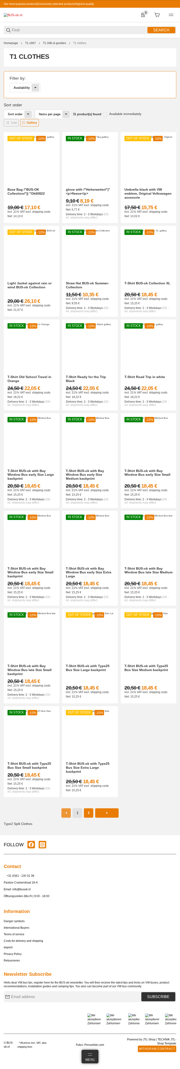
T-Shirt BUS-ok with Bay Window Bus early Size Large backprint (31, 475)
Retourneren (12, 960)
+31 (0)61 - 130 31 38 (20, 875)
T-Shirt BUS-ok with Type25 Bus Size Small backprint (29, 765)
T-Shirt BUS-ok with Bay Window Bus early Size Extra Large (88, 572)
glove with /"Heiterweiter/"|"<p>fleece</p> (88, 191)
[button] (11, 122)
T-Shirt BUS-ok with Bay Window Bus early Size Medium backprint (85, 475)
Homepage (11, 43)
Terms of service (14, 934)
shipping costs (41, 211)
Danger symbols (14, 921)
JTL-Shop (149, 1039)
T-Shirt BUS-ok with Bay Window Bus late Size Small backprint (30, 670)
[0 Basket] (157, 15)
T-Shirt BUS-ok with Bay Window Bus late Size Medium (148, 570)
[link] (90, 84)
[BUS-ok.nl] (13, 15)
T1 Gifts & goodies (54, 43)
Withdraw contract (157, 1048)
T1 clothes (79, 43)
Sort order (15, 114)
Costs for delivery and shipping (23, 941)
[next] (107, 813)
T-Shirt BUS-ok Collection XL (147, 283)
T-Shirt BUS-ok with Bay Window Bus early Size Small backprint (30, 572)
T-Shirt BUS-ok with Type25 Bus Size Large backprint (87, 668)
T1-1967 (30, 43)
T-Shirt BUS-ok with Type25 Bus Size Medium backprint (146, 668)
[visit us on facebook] (31, 844)
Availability (22, 87)
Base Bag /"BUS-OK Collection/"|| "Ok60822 (26, 191)
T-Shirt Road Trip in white (144, 377)
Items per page (49, 114)
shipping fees (24, 1046)
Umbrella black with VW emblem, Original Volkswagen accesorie (148, 193)
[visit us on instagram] (42, 844)
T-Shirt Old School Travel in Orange (29, 379)
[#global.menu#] (171, 15)
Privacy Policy (13, 954)
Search (161, 30)
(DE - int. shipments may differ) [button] (88, 216)
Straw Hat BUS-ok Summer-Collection (87, 285)
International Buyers (16, 927)
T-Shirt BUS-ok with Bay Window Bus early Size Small (147, 473)
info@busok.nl (21, 889)
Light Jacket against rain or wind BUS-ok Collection (30, 285)
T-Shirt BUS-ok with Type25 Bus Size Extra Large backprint (87, 767)
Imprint (8, 947)
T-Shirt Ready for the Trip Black (86, 379)
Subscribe (158, 997)
